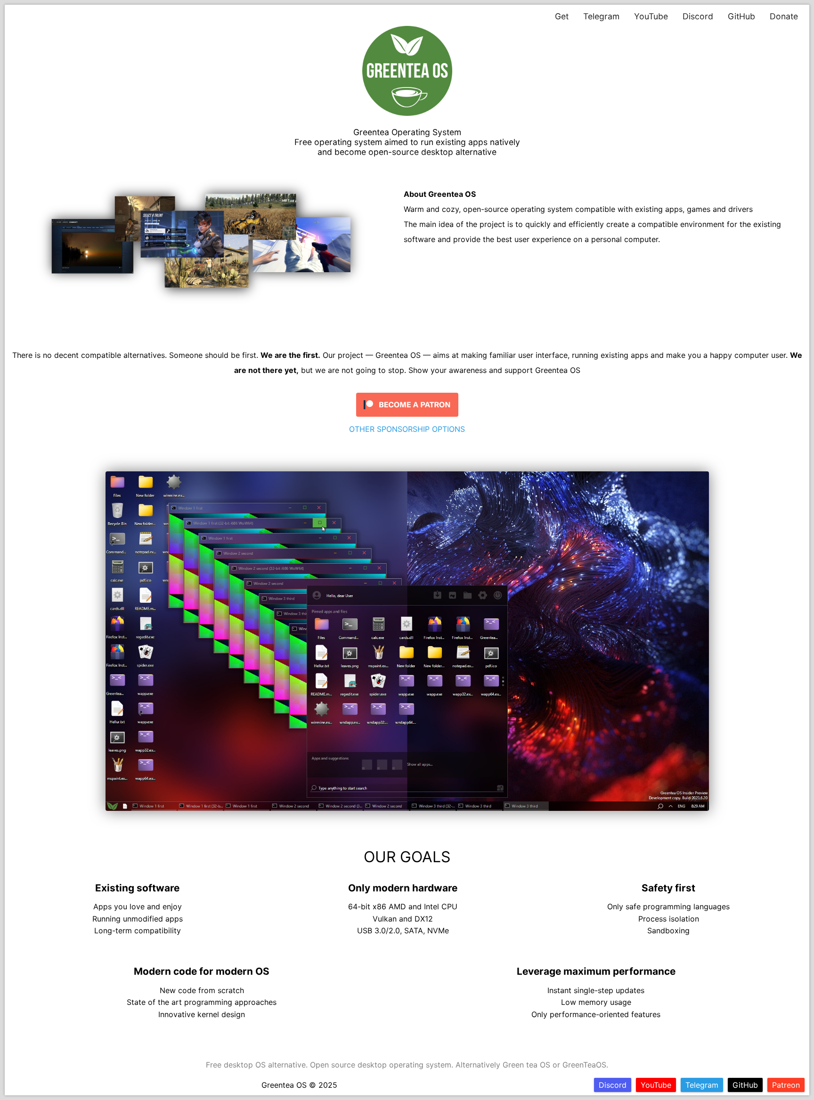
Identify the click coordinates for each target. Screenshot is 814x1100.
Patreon (786, 1085)
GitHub (741, 16)
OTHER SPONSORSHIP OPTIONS (407, 429)
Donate (784, 16)
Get (562, 16)
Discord (698, 16)
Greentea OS (284, 1085)
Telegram (601, 16)
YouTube (651, 16)
